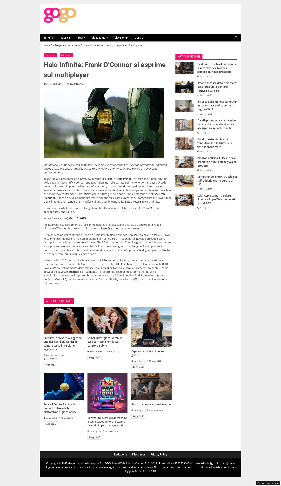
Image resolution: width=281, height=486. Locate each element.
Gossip (139, 37)
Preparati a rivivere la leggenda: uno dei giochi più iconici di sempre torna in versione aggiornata (63, 343)
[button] (236, 38)
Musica (65, 37)
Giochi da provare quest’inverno (151, 404)
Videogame (98, 37)
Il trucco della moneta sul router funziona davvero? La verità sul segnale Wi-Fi (217, 105)
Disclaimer (138, 454)
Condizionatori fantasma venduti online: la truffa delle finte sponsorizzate (215, 143)
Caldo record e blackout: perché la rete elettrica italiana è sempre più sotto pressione (217, 68)
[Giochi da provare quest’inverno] (151, 386)
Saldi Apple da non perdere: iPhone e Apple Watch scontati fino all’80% (216, 199)
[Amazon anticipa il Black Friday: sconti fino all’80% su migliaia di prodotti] (184, 162)
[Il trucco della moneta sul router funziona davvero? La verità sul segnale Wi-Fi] (184, 106)
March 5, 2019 (77, 218)
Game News (50, 55)
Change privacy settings (268, 483)
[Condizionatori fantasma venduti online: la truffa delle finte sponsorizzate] (184, 143)
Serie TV (49, 37)
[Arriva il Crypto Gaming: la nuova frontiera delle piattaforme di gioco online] (64, 386)
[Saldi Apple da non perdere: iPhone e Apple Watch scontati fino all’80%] (184, 200)
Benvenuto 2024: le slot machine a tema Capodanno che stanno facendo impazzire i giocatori (107, 421)
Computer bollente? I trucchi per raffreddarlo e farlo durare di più (217, 180)
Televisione (120, 37)
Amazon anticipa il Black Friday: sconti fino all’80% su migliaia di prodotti (216, 161)
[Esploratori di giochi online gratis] (151, 327)
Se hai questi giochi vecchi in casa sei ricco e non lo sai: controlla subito (104, 341)
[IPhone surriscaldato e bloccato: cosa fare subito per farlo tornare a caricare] (184, 87)
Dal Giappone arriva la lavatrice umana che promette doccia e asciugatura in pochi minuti (216, 124)
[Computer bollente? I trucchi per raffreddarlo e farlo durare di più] (184, 181)
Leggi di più (50, 364)
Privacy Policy (158, 454)
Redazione (120, 454)
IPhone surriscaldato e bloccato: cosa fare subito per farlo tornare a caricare (217, 86)
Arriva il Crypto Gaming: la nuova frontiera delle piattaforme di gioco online (60, 408)
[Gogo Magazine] (60, 18)
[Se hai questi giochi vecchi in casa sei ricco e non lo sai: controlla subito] (107, 320)
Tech (81, 37)
